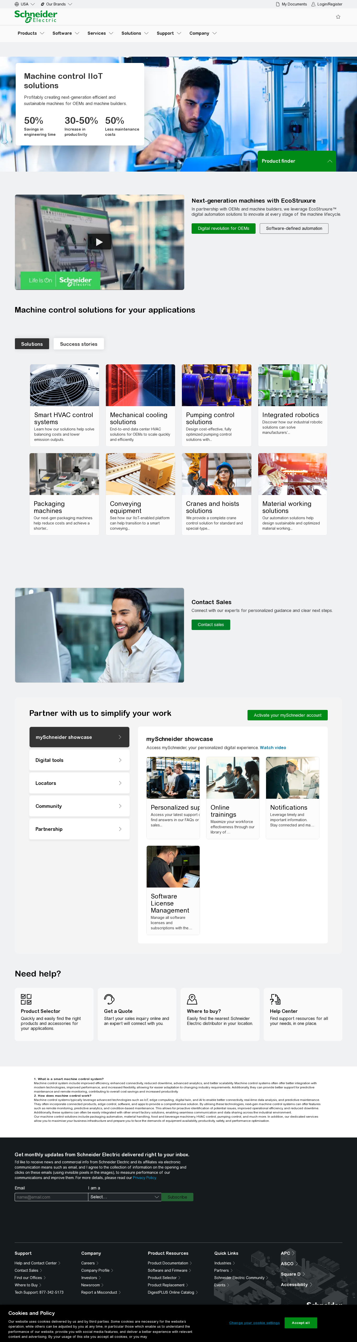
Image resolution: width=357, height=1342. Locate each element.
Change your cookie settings (254, 1323)
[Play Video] (99, 241)
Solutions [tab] (32, 344)
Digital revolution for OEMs (223, 228)
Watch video (273, 747)
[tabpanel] (178, 453)
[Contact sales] (211, 625)
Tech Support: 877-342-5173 (39, 1292)
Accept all (300, 1323)
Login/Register (330, 4)
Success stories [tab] (78, 344)
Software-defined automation (294, 228)
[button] (99, 242)
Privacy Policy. (145, 1178)
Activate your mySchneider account (287, 715)
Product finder (278, 161)
